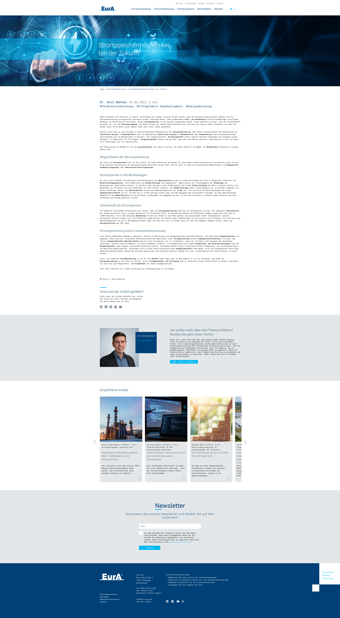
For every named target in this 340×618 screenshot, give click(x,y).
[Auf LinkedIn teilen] (101, 307)
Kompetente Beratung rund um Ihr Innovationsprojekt (192, 577)
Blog (102, 89)
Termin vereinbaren (186, 362)
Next (243, 442)
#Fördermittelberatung (118, 106)
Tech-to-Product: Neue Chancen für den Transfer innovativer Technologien (166, 456)
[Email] (120, 307)
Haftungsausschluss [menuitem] (108, 594)
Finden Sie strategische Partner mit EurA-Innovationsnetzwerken (198, 580)
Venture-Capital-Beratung (202, 447)
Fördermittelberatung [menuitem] (164, 9)
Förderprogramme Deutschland (159, 450)
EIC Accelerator (213, 450)
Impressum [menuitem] (104, 597)
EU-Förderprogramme (110, 447)
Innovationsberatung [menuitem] (141, 9)
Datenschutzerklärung (179, 542)
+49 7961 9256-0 (143, 602)
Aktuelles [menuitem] (218, 9)
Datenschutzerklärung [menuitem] (109, 599)
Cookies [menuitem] (103, 602)
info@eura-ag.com (144, 599)
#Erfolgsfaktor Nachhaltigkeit (161, 106)
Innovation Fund (126, 447)
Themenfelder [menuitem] (190, 3)
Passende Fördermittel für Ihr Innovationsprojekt (191, 582)
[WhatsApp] (115, 307)
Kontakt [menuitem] (220, 3)
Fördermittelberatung (116, 89)
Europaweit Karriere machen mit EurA (185, 585)
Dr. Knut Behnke (113, 102)
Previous (96, 442)
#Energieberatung (199, 106)
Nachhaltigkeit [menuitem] (204, 9)
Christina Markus (154, 445)
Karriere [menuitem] (201, 3)
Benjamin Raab (197, 445)
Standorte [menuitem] (211, 3)
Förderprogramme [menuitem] (185, 9)
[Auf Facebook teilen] (111, 307)
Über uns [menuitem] (179, 3)
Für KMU (169, 447)
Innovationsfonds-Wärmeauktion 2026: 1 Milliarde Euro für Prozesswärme (119, 456)
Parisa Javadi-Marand (110, 445)
